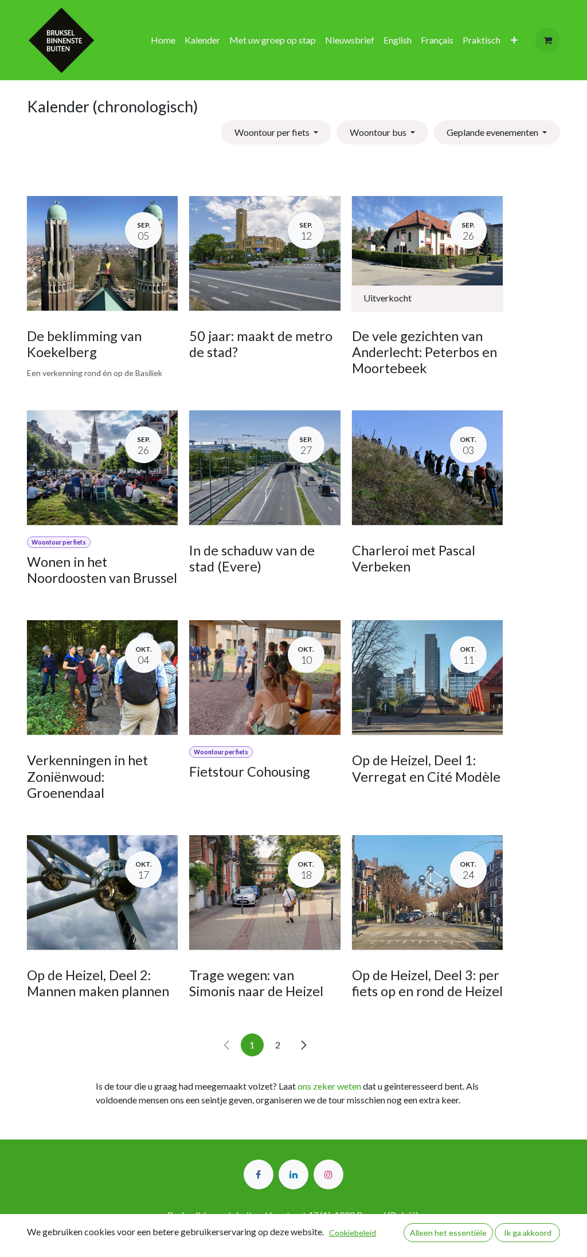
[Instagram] (328, 1174)
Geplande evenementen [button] (493, 132)
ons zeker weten (329, 1085)
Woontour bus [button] (379, 132)
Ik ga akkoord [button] (527, 1233)
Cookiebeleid (352, 1233)
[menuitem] (163, 40)
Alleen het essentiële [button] (448, 1233)
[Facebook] (258, 1174)
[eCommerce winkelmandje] (547, 40)
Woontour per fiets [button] (272, 132)
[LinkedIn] (293, 1174)
